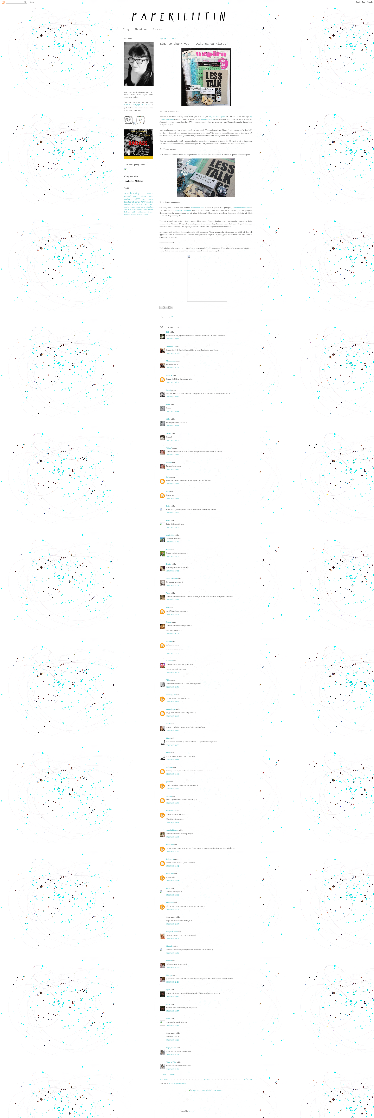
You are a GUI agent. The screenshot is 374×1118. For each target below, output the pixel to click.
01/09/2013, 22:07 (172, 672)
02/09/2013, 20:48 (172, 822)
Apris (168, 989)
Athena (169, 641)
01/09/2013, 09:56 (172, 440)
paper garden (142, 209)
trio (147, 214)
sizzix (151, 204)
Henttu (168, 564)
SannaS (169, 796)
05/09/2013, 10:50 (172, 996)
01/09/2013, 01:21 (172, 367)
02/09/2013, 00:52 (172, 745)
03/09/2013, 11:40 (172, 851)
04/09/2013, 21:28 (172, 982)
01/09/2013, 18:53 (172, 614)
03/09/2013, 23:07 (172, 924)
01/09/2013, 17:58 (172, 585)
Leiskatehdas (171, 810)
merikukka (170, 535)
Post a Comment (169, 1074)
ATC (143, 201)
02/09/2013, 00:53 (172, 759)
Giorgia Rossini (172, 931)
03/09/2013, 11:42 (172, 866)
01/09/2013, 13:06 (172, 556)
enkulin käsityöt (172, 830)
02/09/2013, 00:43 (172, 716)
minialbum (149, 207)
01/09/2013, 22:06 (172, 653)
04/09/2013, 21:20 (172, 967)
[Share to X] (166, 307)
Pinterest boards (207, 119)
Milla (168, 680)
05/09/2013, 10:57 (172, 1011)
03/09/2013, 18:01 (172, 909)
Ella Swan (170, 902)
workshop (149, 201)
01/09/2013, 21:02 (172, 633)
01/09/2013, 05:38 (172, 382)
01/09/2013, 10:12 (172, 454)
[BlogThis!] (163, 307)
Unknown (170, 844)
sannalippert (171, 694)
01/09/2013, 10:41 (172, 483)
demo (132, 214)
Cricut (144, 214)
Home (206, 1079)
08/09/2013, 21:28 (172, 1054)
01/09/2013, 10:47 (172, 498)
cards (150, 193)
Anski (168, 724)
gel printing (138, 214)
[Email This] (160, 307)
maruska (169, 660)
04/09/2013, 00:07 (172, 938)
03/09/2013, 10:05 (172, 837)
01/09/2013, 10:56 (172, 527)
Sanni (168, 549)
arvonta (167, 317)
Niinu (168, 1018)
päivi (168, 781)
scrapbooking (132, 193)
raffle (171, 317)
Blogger (191, 1111)
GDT (137, 199)
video (144, 196)
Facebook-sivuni (197, 207)
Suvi (167, 607)
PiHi (167, 332)
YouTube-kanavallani (241, 207)
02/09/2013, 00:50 (172, 730)
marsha (126, 207)
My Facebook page (217, 116)
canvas (137, 201)
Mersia (168, 433)
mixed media (132, 196)
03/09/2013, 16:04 (172, 895)
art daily (135, 209)
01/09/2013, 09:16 (172, 396)
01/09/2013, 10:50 (172, 512)
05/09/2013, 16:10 (172, 1040)
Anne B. (169, 375)
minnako (169, 767)
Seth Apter (128, 209)
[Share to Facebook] (169, 307)
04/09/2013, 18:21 (172, 953)
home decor (140, 207)
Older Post (248, 1079)
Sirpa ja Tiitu (171, 1047)
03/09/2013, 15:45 (172, 880)
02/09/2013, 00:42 (172, 701)
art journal (147, 199)
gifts (133, 212)
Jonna (168, 622)
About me (141, 29)
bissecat (169, 960)
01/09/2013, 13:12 (172, 571)
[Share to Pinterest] (171, 307)
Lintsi (168, 738)
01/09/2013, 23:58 (172, 687)
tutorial (127, 204)
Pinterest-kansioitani (183, 210)
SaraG (168, 390)
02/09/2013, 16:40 (172, 788)
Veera (168, 593)
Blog (126, 29)
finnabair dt (129, 201)
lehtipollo (169, 946)
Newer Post (164, 1079)
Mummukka (171, 346)
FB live (143, 204)
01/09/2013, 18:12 (172, 599)
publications (142, 212)
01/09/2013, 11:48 (172, 542)
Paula (168, 888)
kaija (168, 477)
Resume (158, 29)
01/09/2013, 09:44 (172, 411)
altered (135, 204)
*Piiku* (169, 448)
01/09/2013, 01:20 (172, 353)
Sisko (168, 404)
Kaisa (168, 506)
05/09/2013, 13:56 (172, 1025)
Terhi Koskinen (172, 578)
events (132, 207)
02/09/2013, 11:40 (172, 774)
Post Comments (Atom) (177, 1083)
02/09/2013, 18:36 (172, 803)
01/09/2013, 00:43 (172, 338)
